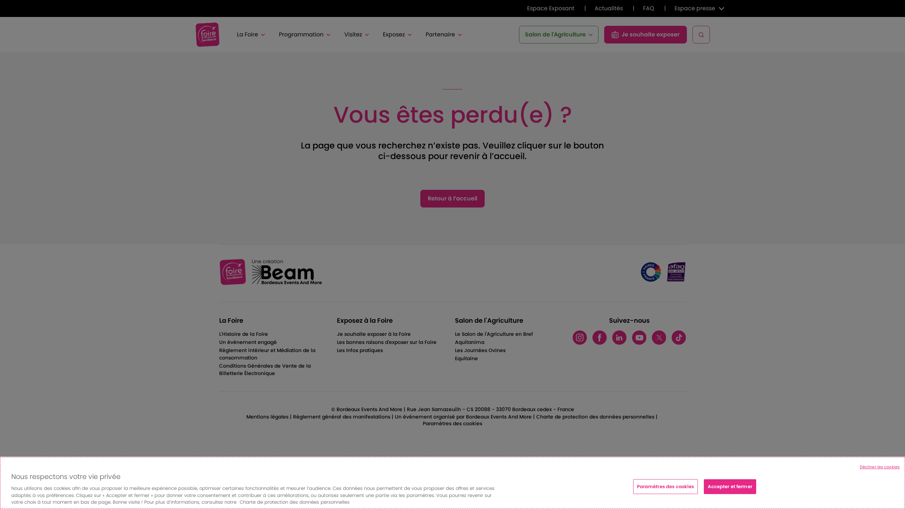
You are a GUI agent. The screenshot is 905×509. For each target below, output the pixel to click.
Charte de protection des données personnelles (295, 501)
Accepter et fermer (730, 486)
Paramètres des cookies (665, 486)
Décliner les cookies (880, 467)
